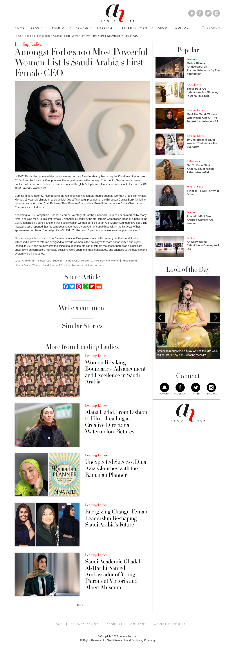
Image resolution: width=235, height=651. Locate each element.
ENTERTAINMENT (135, 27)
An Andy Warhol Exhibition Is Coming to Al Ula (203, 245)
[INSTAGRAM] (211, 387)
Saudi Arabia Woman (73, 265)
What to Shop (195, 187)
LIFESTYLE (105, 27)
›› (86, 605)
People (27, 35)
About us (114, 624)
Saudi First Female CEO (66, 260)
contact (183, 27)
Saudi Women (51, 265)
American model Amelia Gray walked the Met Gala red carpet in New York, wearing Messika (187, 353)
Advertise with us (169, 624)
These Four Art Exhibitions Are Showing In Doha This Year (202, 92)
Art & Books (194, 84)
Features (192, 59)
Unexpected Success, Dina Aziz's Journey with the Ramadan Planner (115, 468)
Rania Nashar (130, 260)
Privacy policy (84, 624)
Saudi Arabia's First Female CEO (33, 260)
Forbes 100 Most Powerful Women (100, 260)
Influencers (193, 161)
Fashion (59, 27)
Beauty (37, 27)
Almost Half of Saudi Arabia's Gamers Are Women (200, 220)
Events (191, 238)
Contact (138, 624)
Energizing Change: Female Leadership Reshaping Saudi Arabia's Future (117, 518)
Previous (160, 317)
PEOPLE (82, 27)
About (163, 27)
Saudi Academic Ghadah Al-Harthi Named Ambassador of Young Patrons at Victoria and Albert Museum (113, 574)
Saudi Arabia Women (28, 265)
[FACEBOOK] (180, 387)
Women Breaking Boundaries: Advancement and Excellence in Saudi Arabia (115, 372)
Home (20, 27)
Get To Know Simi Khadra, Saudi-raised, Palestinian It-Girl (200, 169)
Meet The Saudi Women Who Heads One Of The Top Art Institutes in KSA (202, 118)
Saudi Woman (96, 265)
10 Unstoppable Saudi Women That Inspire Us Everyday (202, 143)
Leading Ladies (42, 35)
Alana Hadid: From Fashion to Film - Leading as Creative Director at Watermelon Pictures (116, 422)
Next (215, 317)
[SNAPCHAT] (164, 387)
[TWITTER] (195, 387)
